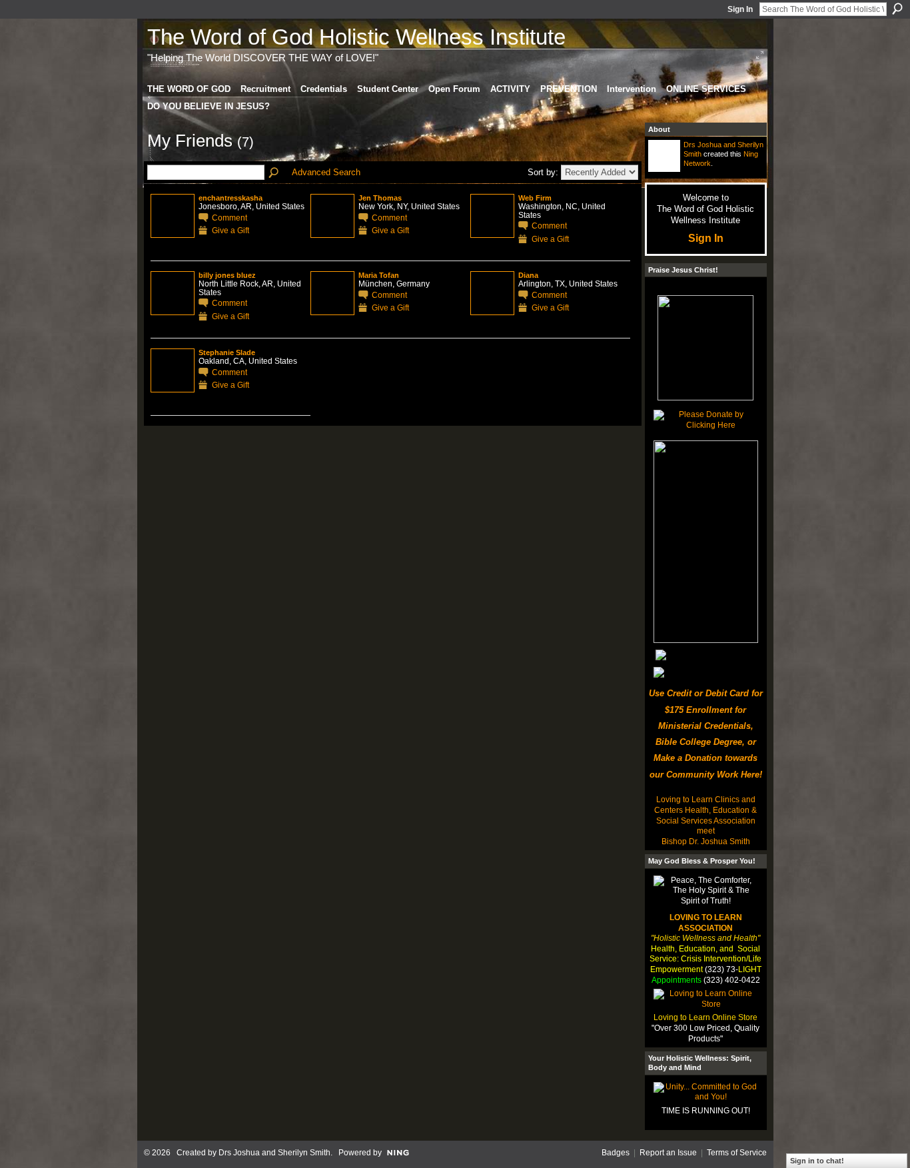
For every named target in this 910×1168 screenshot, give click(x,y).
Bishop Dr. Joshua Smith (706, 841)
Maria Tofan (378, 275)
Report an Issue (668, 1152)
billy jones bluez (227, 275)
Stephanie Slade (227, 352)
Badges (616, 1152)
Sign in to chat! (817, 1161)
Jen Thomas (380, 198)
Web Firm (535, 198)
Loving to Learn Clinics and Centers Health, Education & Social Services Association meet (705, 815)
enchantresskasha (230, 198)
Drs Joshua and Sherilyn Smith (274, 1152)
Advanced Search (326, 172)
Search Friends (274, 173)
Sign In (740, 9)
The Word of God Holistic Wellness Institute (356, 37)
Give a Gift (230, 230)
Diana (528, 275)
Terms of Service (737, 1152)
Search (897, 9)
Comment (229, 217)
